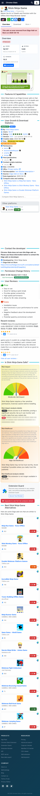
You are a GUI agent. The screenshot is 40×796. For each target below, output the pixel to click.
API (2, 751)
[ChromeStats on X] (11, 786)
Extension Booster (6, 748)
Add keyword (25, 757)
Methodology (5, 770)
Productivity (20, 11)
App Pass (4, 739)
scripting (6, 153)
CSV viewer (24, 751)
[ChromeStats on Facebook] (7, 786)
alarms (6, 148)
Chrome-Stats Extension (8, 742)
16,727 (10, 132)
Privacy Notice (5, 781)
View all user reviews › (9, 358)
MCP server (5, 754)
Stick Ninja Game (8, 11)
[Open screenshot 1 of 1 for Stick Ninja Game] (17, 80)
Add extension (25, 754)
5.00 (18, 134)
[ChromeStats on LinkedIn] (3, 786)
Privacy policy (13, 169)
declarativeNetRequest (11, 150)
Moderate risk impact (16, 141)
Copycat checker (26, 745)
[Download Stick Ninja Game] (10, 61)
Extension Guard (6, 745)
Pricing (23, 739)
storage (6, 155)
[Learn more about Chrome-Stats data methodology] (25, 174)
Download (17, 24)
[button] (3, 3)
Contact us (4, 776)
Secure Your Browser (16, 496)
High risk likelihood (9, 143)
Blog (2, 773)
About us (4, 767)
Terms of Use (5, 779)
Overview (6, 24)
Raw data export (6, 757)
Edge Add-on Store (16, 174)
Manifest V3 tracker (27, 748)
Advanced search (26, 742)
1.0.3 (11, 136)
